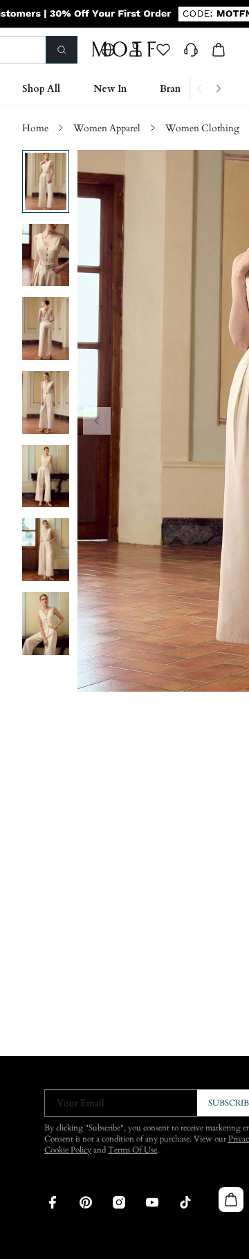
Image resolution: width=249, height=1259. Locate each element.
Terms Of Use (132, 1150)
